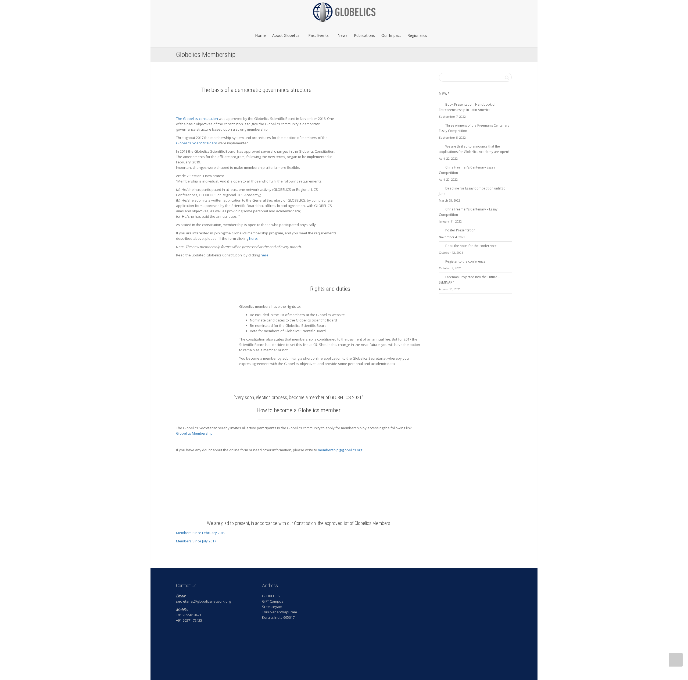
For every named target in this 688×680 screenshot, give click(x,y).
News (342, 35)
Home (260, 35)
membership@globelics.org (340, 450)
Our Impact (391, 35)
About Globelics (286, 35)
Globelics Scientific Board (196, 143)
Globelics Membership (194, 433)
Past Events (319, 35)
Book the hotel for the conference (471, 246)
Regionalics (417, 35)
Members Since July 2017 (196, 541)
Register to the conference (465, 261)
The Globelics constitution (197, 118)
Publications (364, 35)
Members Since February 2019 (200, 532)
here (253, 238)
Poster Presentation (460, 230)
